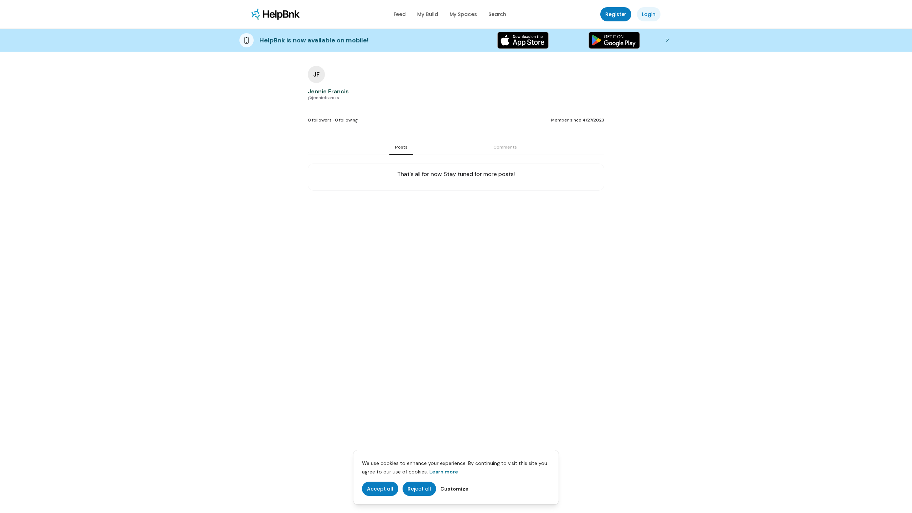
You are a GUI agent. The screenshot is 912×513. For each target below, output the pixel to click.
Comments (505, 147)
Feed (400, 14)
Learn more (443, 471)
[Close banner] (668, 40)
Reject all (419, 488)
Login (649, 14)
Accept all (380, 488)
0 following (346, 120)
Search (497, 14)
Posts (401, 147)
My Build (427, 14)
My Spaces (463, 14)
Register (615, 14)
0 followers (320, 120)
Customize (454, 489)
